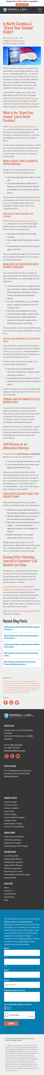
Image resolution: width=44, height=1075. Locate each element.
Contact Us (8, 891)
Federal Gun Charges (12, 843)
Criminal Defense (18, 41)
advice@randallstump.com (14, 750)
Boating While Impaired (13, 862)
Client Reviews (10, 894)
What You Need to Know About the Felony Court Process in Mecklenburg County (20, 663)
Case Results (9, 897)
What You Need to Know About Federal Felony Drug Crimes (21, 654)
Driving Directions (11, 776)
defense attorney (14, 429)
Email (9, 1009)
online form (23, 941)
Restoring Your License (13, 871)
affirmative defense (13, 457)
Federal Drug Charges (12, 840)
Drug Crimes (9, 811)
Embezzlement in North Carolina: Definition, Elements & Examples (22, 628)
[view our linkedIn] (11, 702)
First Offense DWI (11, 856)
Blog (6, 900)
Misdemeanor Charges (13, 823)
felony (28, 301)
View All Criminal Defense (14, 826)
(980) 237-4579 (22, 4)
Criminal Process (10, 805)
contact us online (27, 611)
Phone (9, 1007)
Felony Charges (10, 814)
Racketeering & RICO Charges (16, 846)
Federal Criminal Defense (14, 836)
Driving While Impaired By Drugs (17, 874)
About (6, 887)
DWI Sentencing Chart (12, 868)
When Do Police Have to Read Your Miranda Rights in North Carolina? (21, 636)
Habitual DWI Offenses (13, 865)
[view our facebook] (5, 702)
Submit (11, 1023)
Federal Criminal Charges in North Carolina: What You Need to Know (22, 645)
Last (5, 966)
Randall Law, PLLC (12, 586)
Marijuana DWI (10, 877)
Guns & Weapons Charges (14, 817)
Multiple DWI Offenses (13, 859)
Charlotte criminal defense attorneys (17, 589)
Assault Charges (10, 802)
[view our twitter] (16, 702)
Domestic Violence (11, 808)
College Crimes (10, 820)
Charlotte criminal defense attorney (24, 98)
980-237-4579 (25, 938)
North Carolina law (15, 351)
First (5, 957)
